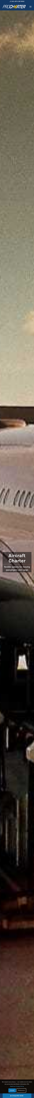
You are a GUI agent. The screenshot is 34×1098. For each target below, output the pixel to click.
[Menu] (30, 6)
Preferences (21, 1090)
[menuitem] (30, 6)
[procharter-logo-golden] (14, 6)
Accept (12, 1090)
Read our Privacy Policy (17, 1086)
